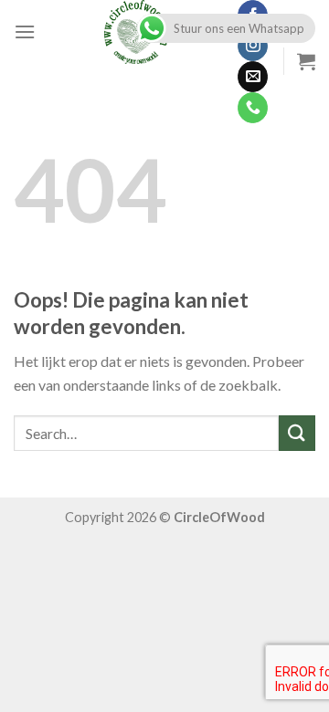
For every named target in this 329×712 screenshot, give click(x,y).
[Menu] (25, 31)
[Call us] (253, 107)
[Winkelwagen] (306, 61)
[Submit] (297, 433)
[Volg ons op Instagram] (253, 46)
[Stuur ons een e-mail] (253, 76)
